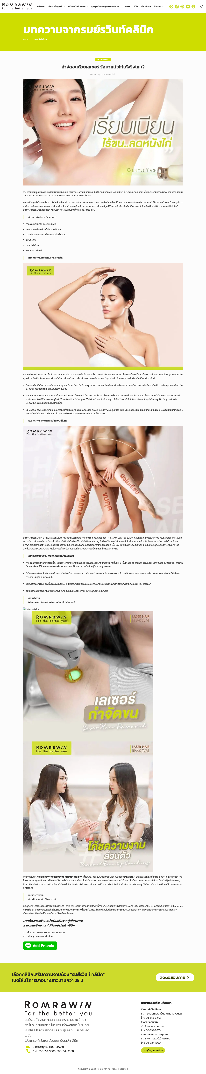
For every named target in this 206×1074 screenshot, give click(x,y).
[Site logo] (17, 6)
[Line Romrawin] (171, 6)
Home (26, 39)
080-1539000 (39, 932)
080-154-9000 (65, 1051)
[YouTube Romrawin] (188, 6)
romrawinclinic (108, 74)
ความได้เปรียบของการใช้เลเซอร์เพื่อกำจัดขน (46, 234)
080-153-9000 (46, 1051)
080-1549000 (58, 932)
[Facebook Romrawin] (177, 6)
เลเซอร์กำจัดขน (41, 39)
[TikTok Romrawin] (193, 6)
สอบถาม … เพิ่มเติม (34, 250)
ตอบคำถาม (31, 240)
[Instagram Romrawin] (182, 6)
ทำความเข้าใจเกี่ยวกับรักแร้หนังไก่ (41, 224)
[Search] (202, 6)
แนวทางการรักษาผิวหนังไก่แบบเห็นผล (43, 229)
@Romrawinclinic (45, 936)
